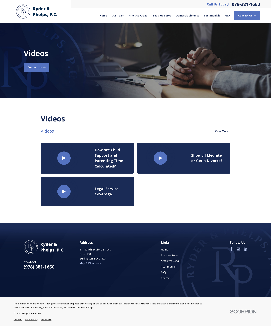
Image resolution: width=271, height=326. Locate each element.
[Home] (36, 12)
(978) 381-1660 (39, 267)
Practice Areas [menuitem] (138, 15)
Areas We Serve (170, 260)
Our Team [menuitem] (118, 15)
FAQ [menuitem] (227, 15)
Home (164, 249)
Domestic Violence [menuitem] (187, 15)
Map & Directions (90, 263)
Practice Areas (169, 255)
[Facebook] (231, 249)
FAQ (163, 272)
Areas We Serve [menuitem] (161, 15)
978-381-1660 (246, 4)
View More (222, 131)
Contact (166, 278)
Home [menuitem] (103, 15)
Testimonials (169, 266)
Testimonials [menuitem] (212, 15)
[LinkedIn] (245, 249)
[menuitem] (18, 319)
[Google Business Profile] (238, 249)
